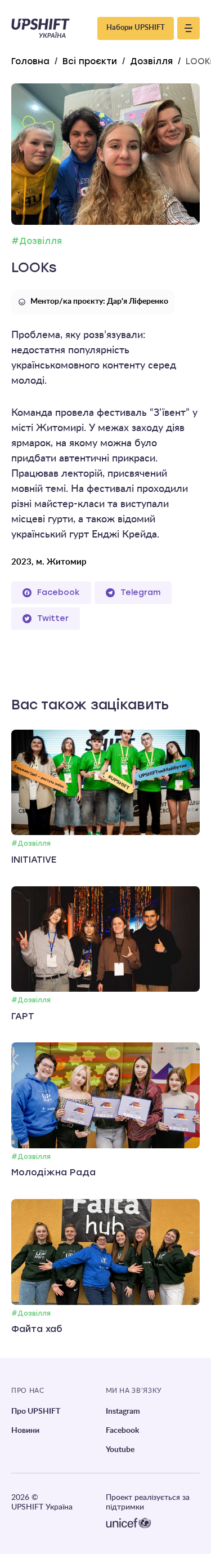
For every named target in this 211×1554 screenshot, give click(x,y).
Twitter (53, 618)
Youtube (120, 1450)
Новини (25, 1431)
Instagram (123, 1411)
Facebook (58, 592)
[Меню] (188, 28)
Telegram (140, 592)
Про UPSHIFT (35, 1411)
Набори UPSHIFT (135, 28)
